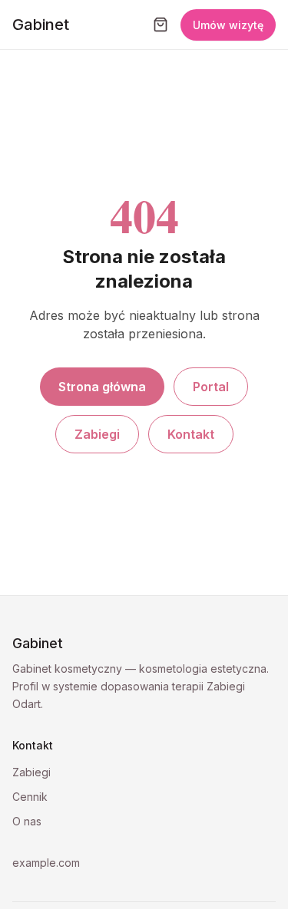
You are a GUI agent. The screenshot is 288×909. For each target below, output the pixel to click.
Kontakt (190, 434)
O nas (26, 821)
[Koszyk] (160, 24)
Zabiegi (97, 434)
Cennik (30, 796)
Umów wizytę (228, 24)
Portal (211, 386)
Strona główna (102, 386)
